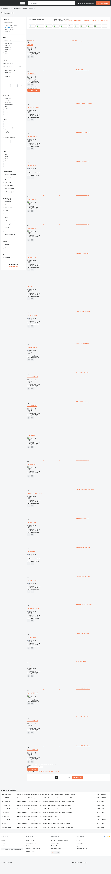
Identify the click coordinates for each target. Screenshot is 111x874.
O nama (3, 840)
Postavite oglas (34, 90)
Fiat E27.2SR (31, 74)
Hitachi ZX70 (5, 797)
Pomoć (3, 843)
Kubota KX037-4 (32, 551)
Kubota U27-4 (31, 165)
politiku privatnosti (45, 771)
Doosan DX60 (5, 812)
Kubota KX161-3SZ (33, 608)
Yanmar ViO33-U (32, 377)
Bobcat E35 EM (32, 406)
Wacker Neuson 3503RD (34, 493)
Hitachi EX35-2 (32, 348)
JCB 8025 (30, 45)
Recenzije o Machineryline (33, 848)
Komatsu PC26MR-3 (33, 107)
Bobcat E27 (30, 286)
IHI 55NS (30, 665)
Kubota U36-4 (31, 522)
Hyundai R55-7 (31, 637)
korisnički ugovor (55, 771)
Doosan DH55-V (32, 580)
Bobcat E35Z (31, 435)
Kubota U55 (5, 823)
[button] (28, 56)
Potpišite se (33, 769)
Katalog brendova (30, 851)
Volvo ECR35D (31, 464)
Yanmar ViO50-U (32, 693)
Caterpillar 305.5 (6, 794)
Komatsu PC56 (6, 809)
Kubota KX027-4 (32, 136)
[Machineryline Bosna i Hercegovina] (9, 3)
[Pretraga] (30, 3)
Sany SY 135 (5, 816)
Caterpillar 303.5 (6, 827)
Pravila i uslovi (30, 840)
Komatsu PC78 (6, 820)
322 (69, 777)
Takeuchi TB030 (32, 315)
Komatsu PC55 (6, 801)
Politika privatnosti (31, 843)
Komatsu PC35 (6, 805)
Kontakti (3, 845)
